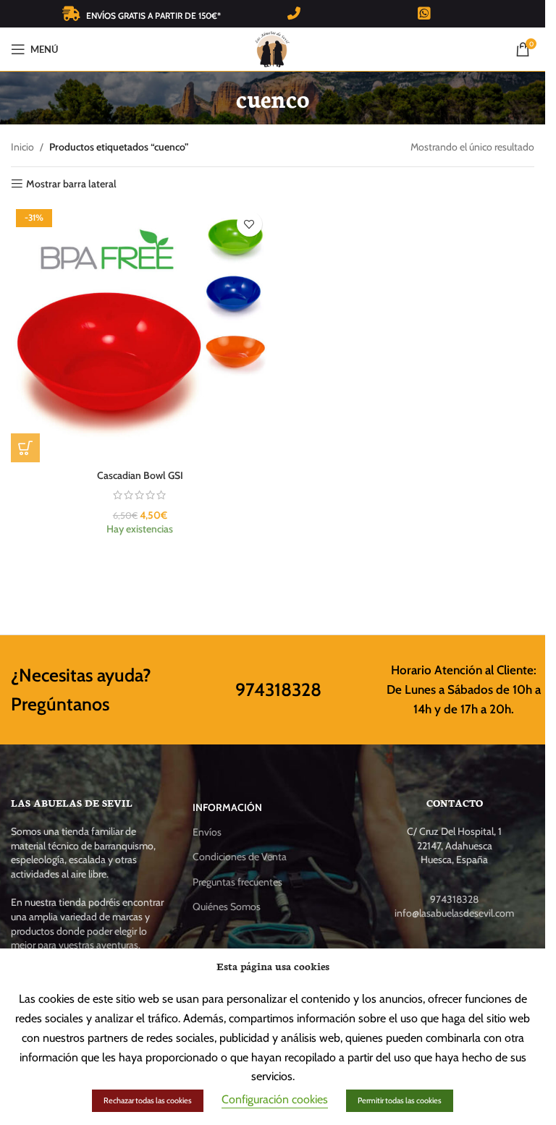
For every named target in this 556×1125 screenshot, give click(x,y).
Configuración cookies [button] (275, 1099)
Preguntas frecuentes (237, 881)
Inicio (22, 146)
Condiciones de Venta (240, 856)
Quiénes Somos (227, 906)
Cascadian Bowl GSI (140, 475)
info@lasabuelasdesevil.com (454, 913)
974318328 (278, 689)
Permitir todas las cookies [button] (400, 1100)
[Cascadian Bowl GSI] (140, 333)
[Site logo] (273, 47)
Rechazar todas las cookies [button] (148, 1100)
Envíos (207, 832)
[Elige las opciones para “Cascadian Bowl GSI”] (25, 447)
